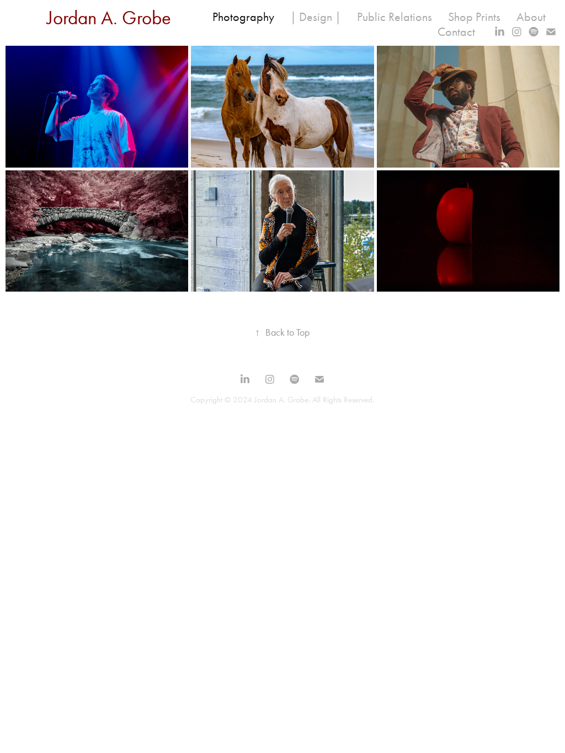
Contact (456, 32)
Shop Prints (474, 17)
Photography (243, 17)
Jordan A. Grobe (109, 18)
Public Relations (394, 17)
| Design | (315, 17)
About (531, 17)
